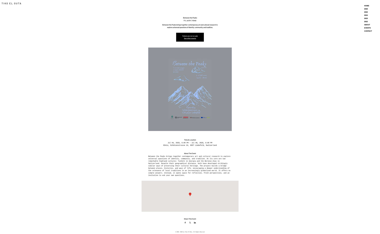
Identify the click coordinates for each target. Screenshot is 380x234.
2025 (366, 12)
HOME (366, 6)
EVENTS (367, 28)
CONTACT (368, 31)
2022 (366, 22)
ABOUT (367, 25)
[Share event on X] (190, 222)
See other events (190, 38)
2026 (366, 9)
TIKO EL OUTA (12, 3)
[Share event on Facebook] (185, 222)
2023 (366, 18)
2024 (366, 15)
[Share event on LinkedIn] (195, 222)
